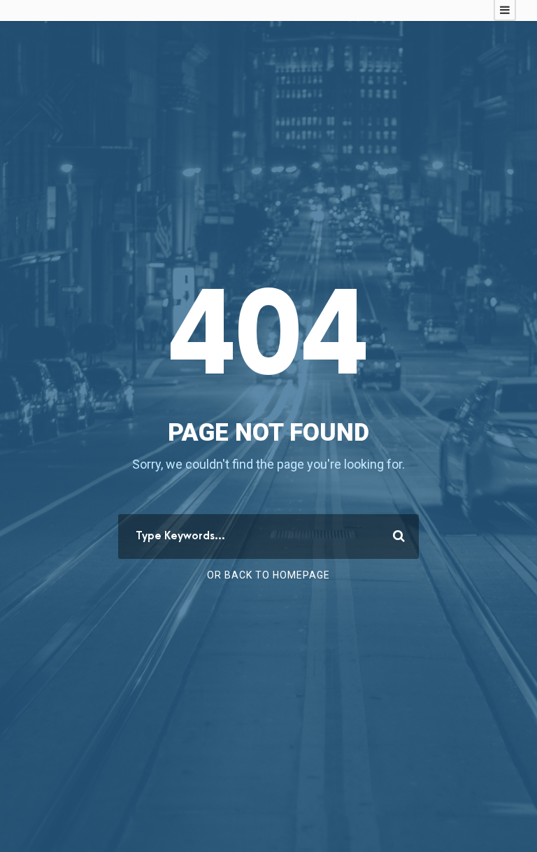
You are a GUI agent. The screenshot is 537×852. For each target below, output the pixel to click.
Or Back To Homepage (268, 575)
